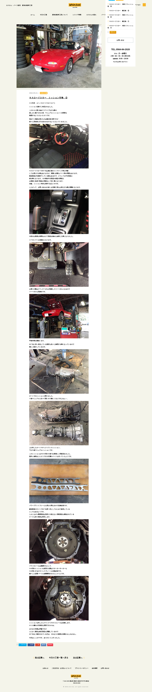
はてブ (43, 644)
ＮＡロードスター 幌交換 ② (119, 10)
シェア (31, 644)
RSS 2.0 (113, 32)
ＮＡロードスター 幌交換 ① (119, 21)
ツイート (23, 644)
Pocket (50, 644)
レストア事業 (77, 14)
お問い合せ (120, 40)
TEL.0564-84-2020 (120, 49)
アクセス (138, 5)
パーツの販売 (105, 14)
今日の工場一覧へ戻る (58, 658)
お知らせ (45, 668)
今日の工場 (43, 14)
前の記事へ (39, 658)
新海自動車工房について (60, 14)
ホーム (33, 15)
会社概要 (95, 668)
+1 (38, 644)
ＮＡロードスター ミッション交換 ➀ (48, 98)
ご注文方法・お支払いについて (61, 668)
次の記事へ (77, 658)
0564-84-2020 (76, 683)
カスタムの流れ (91, 14)
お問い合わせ (105, 668)
